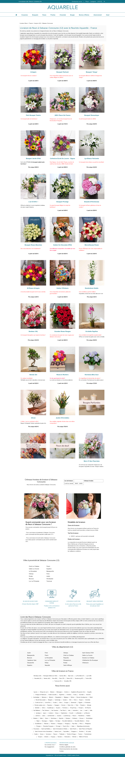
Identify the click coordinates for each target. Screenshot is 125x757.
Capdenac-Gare (31, 660)
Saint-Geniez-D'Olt (88, 653)
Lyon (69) (88, 676)
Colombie (87, 700)
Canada (65, 700)
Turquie (40, 737)
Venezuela (67, 737)
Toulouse (49, 581)
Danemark (73, 702)
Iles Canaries (54, 710)
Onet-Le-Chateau (34, 566)
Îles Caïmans (45, 710)
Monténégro (89, 718)
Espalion (49, 569)
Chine (75, 700)
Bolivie (72, 697)
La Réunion (87, 713)
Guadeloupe (50, 708)
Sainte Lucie (58, 731)
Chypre (81, 700)
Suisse (41, 734)
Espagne (57, 705)
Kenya (56, 713)
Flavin (48, 566)
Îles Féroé (63, 710)
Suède (36, 734)
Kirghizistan (64, 713)
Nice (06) (54, 678)
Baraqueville (50, 571)
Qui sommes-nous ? (50, 745)
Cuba (60, 702)
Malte (41, 718)
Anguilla (89, 692)
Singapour (74, 731)
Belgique (66, 697)
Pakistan (46, 723)
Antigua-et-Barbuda (40, 694)
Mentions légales (63, 745)
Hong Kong (73, 708)
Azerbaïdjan (36, 697)
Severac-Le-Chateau (88, 658)
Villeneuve (85, 663)
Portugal (58, 726)
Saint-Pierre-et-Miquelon (85, 729)
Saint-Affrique (67, 665)
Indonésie (75, 710)
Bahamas (44, 697)
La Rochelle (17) (80, 676)
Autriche (88, 694)
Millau (46, 663)
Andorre (66, 692)
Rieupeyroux (67, 660)
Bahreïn (51, 697)
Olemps (31, 574)
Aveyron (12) (37, 23)
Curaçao (66, 702)
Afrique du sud (44, 692)
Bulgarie (50, 700)
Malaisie (35, 718)
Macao (74, 715)
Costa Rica (48, 702)
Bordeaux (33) (37, 676)
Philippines (88, 723)
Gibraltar (37, 708)
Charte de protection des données (68, 749)
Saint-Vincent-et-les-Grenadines (43, 731)
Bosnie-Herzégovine (82, 697)
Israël (86, 710)
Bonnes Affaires (84, 15)
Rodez (31, 576)
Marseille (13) (37, 678)
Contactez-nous (77, 1)
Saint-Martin (73, 729)
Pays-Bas (74, 723)
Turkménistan (87, 734)
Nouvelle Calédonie (67, 721)
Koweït (71, 713)
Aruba (75, 694)
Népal (37, 721)
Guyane (58, 708)
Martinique (53, 718)
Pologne (38, 726)
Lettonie (37, 715)
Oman (87, 721)
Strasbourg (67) (79, 678)
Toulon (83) (88, 678)
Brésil (91, 697)
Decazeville (30, 663)
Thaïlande (61, 734)
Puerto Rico (66, 726)
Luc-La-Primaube (34, 581)
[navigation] (24, 14)
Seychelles (66, 731)
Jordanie (50, 713)
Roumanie (36, 729)
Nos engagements (49, 747)
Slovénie (81, 731)
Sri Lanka (88, 731)
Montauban (50, 579)
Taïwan (55, 734)
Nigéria (51, 721)
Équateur (49, 705)
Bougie (72, 15)
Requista (66, 658)
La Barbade (78, 713)
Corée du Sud (38, 702)
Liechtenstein (50, 715)
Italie (91, 710)
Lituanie (59, 715)
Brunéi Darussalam (41, 700)
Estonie (63, 705)
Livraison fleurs (24, 23)
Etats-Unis (70, 705)
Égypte (80, 702)
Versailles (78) (67, 681)
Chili (70, 700)
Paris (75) (61, 678)
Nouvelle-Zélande (79, 721)
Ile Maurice (88, 708)
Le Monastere (33, 571)
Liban (43, 715)
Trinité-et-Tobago (71, 734)
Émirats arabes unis (40, 705)
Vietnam (74, 737)
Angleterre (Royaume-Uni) (78, 692)
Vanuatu (59, 737)
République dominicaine (83, 726)
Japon (44, 713)
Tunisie (80, 734)
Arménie (68, 694)
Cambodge (57, 700)
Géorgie (89, 705)
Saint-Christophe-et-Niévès (60, 729)
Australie (81, 694)
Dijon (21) (70, 676)
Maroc (46, 718)
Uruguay (53, 737)
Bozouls (31, 579)
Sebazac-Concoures (47, 23)
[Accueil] (16, 14)
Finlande (82, 705)
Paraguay (59, 723)
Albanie (52, 692)
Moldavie (74, 718)
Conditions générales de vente (67, 747)
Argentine (61, 694)
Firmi (48, 574)
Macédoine (81, 715)
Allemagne (59, 692)
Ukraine (46, 737)
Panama (53, 723)
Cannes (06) (62, 676)
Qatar (73, 726)
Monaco (81, 718)
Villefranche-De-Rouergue (90, 660)
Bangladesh (58, 697)
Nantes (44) (47, 678)
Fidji (77, 705)
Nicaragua (44, 721)
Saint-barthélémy (46, 729)
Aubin (48, 576)
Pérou (81, 723)
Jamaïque (38, 713)
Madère (88, 715)
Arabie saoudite (52, 694)
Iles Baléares (37, 710)
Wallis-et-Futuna (83, 737)
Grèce (43, 708)
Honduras (65, 708)
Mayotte (61, 718)
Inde (69, 710)
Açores (35, 692)
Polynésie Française (48, 726)
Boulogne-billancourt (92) (50, 676)
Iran (81, 710)
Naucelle (47, 665)
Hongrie (80, 708)
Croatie (55, 702)
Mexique (68, 718)
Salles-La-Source (34, 569)
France (31, 23)
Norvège (57, 721)
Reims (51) (69, 678)
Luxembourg (66, 715)
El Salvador (87, 702)
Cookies (61, 751)
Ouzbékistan (38, 723)
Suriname (48, 734)
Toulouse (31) (58, 681)
